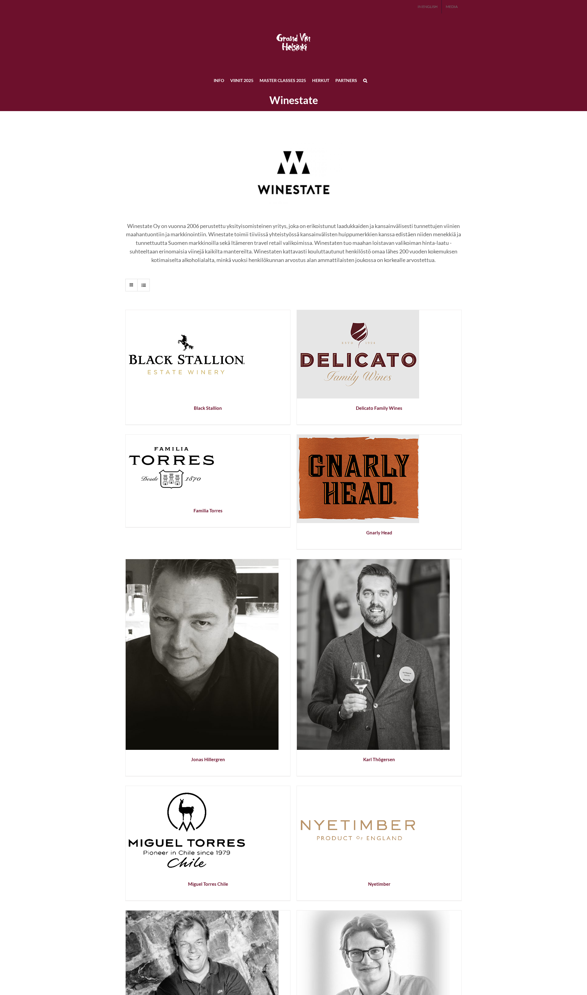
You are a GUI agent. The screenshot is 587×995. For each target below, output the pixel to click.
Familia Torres (208, 510)
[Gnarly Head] (358, 438)
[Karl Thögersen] (373, 562)
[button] (365, 80)
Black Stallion (208, 408)
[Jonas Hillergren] (202, 562)
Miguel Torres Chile (208, 884)
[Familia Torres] (171, 438)
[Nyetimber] (358, 789)
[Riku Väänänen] (202, 914)
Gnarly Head (379, 532)
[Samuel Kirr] (373, 914)
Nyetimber (379, 884)
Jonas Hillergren (208, 759)
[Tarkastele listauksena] (144, 285)
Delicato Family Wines (379, 408)
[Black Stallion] (187, 313)
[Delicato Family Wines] (358, 313)
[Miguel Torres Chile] (187, 789)
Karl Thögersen (379, 759)
